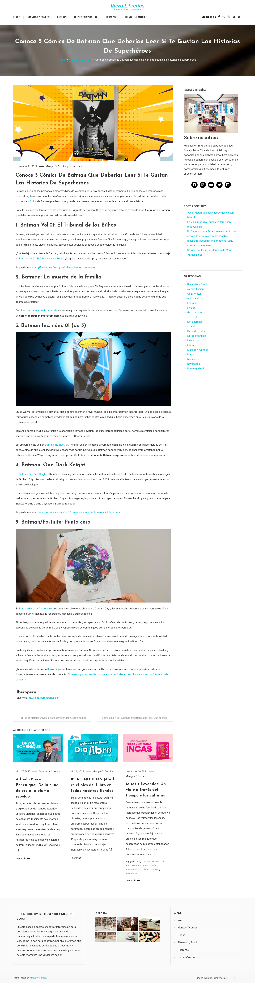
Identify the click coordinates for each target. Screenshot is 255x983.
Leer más (21, 858)
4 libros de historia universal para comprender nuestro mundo (52, 717)
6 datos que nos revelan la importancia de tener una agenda (134, 717)
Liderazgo (110, 17)
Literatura (192, 345)
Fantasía (192, 303)
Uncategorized (195, 368)
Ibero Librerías (56, 669)
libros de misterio (197, 331)
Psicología (131, 873)
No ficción (193, 359)
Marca (190, 354)
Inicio (16, 17)
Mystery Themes (38, 977)
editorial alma (195, 298)
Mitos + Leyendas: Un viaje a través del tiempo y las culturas (146, 790)
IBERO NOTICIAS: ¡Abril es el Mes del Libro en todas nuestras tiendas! (92, 785)
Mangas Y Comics (39, 17)
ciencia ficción (195, 289)
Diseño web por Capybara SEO (213, 978)
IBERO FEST (194, 317)
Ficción (62, 17)
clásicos (146, 861)
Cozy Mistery (194, 293)
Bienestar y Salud (85, 17)
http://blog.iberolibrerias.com (44, 697)
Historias (136, 865)
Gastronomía (194, 312)
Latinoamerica (133, 869)
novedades (193, 363)
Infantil (191, 326)
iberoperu (76, 166)
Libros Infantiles (136, 17)
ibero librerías (150, 865)
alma (137, 861)
